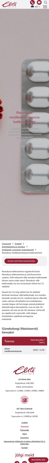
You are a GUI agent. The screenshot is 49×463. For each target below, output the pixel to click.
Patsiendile (24, 430)
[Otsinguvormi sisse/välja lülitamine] (45, 2)
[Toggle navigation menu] (45, 7)
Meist (24, 434)
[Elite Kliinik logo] (9, 4)
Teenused (25, 426)
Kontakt (24, 448)
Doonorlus (24, 438)
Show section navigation (21, 261)
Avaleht (24, 422)
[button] (36, 6)
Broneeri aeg (38, 460)
